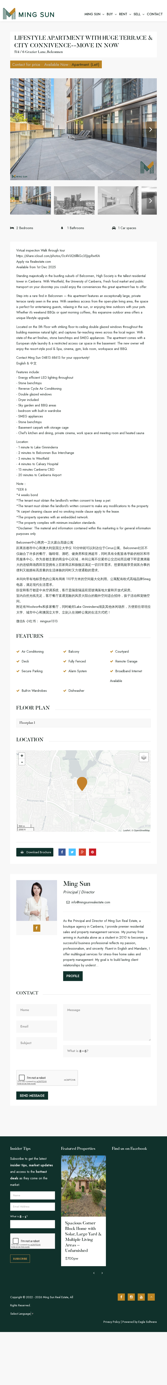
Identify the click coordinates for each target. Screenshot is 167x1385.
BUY (110, 14)
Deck (25, 661)
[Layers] (143, 757)
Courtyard (122, 651)
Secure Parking (32, 671)
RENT (123, 14)
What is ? (19, 1216)
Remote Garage (126, 661)
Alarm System (77, 671)
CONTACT (155, 14)
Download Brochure (38, 852)
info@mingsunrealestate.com (90, 902)
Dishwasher (76, 690)
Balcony (73, 651)
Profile (72, 976)
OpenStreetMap (142, 830)
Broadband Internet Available (126, 676)
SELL (137, 14)
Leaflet (126, 830)
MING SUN (92, 14)
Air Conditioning (33, 651)
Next (151, 129)
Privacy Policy (111, 1322)
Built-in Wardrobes (34, 690)
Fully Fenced (77, 661)
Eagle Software (147, 1322)
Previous (16, 129)
